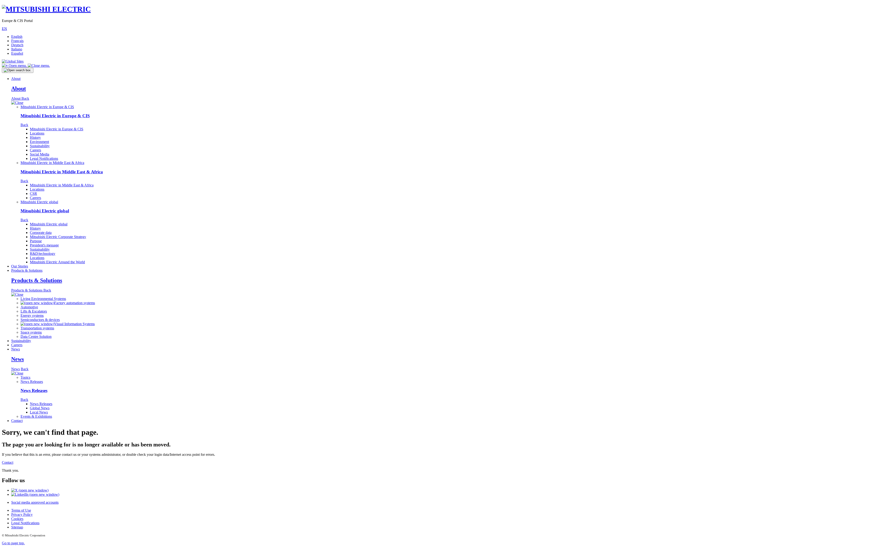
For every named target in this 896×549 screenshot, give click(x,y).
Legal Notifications (44, 158)
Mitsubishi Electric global (39, 202)
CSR (33, 194)
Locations (37, 133)
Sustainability (40, 146)
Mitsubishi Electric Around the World (57, 262)
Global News (39, 408)
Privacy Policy (22, 515)
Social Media (39, 154)
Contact (17, 421)
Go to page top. (13, 543)
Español (17, 53)
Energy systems (32, 315)
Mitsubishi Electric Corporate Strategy (58, 237)
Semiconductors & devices (40, 320)
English (16, 37)
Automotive (29, 307)
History (35, 137)
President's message (44, 245)
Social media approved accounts (35, 502)
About (16, 79)
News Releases (32, 382)
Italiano (16, 49)
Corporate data (41, 233)
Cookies (17, 519)
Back (25, 98)
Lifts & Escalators (34, 311)
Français (17, 41)
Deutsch (17, 45)
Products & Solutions (26, 270)
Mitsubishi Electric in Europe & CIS (47, 107)
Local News (39, 412)
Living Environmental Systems (43, 299)
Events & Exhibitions (36, 416)
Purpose (36, 241)
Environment (39, 142)
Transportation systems (37, 328)
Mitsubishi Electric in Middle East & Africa (52, 163)
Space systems (31, 332)
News (15, 349)
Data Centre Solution (36, 337)
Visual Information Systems (74, 324)
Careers (35, 150)
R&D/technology (42, 254)
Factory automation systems (74, 303)
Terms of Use (21, 510)
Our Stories (19, 266)
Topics (25, 377)
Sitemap (17, 527)
